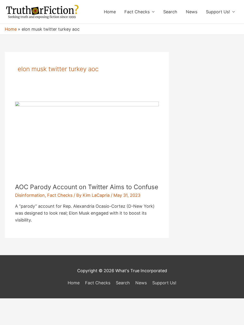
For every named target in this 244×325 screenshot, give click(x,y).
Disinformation (30, 195)
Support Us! (218, 11)
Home (110, 11)
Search (170, 11)
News (191, 11)
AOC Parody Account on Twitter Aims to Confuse (86, 187)
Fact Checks (137, 11)
